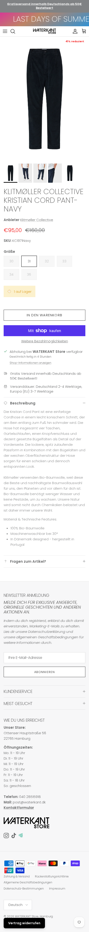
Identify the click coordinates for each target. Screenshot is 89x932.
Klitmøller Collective (36, 219)
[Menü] (5, 31)
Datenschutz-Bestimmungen (24, 888)
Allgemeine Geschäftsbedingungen (28, 882)
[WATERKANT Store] (44, 31)
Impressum (57, 888)
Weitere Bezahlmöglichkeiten (44, 341)
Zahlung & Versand (17, 876)
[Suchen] (15, 31)
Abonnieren (44, 672)
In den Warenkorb (44, 315)
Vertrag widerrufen (24, 923)
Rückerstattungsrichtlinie (52, 876)
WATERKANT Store (27, 916)
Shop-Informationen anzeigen (30, 363)
